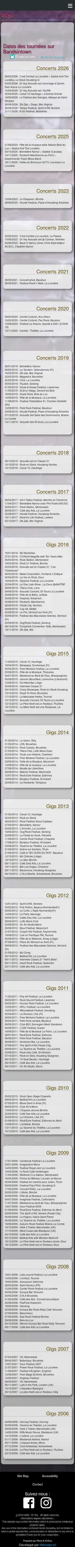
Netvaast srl (48, 1544)
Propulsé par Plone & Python (37, 1540)
